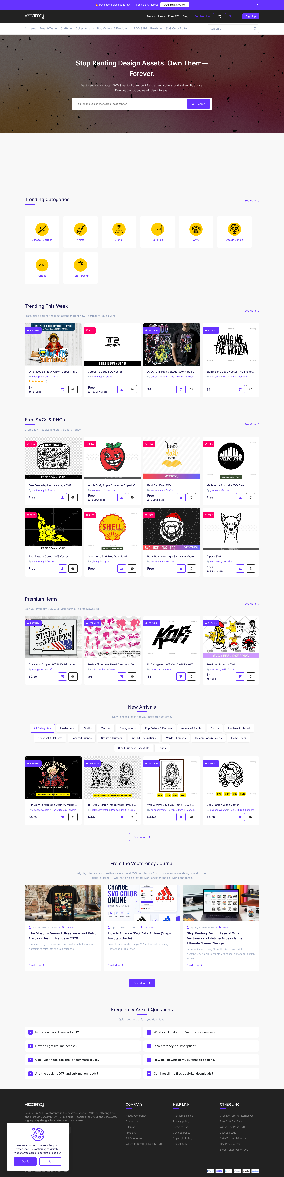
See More (251, 200)
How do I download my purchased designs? (184, 1059)
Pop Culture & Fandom (182, 376)
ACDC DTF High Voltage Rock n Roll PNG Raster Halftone (171, 371)
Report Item (180, 1144)
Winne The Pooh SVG (232, 1127)
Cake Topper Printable (233, 1138)
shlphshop (97, 376)
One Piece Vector (230, 1144)
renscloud (156, 669)
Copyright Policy (182, 1138)
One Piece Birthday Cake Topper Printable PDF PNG (53, 371)
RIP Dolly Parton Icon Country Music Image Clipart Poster (53, 804)
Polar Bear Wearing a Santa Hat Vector (171, 556)
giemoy (214, 490)
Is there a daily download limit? (57, 1032)
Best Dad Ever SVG (159, 485)
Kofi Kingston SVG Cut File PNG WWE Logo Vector (171, 664)
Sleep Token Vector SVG (234, 1149)
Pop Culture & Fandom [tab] (158, 728)
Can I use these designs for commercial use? (67, 1059)
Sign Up (251, 16)
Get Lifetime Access (174, 4)
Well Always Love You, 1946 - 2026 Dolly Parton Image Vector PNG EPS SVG (171, 804)
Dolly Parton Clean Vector (223, 804)
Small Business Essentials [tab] (133, 748)
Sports (51, 490)
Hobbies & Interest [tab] (239, 728)
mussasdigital (217, 669)
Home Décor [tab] (238, 738)
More (50, 1161)
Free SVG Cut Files (231, 1121)
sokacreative (98, 669)
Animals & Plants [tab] (191, 728)
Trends (69, 927)
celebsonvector (40, 809)
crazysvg (215, 376)
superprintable (40, 376)
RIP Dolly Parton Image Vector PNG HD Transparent (112, 804)
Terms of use (180, 1127)
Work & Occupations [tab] (144, 738)
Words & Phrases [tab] (176, 738)
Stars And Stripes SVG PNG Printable (52, 664)
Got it (25, 1161)
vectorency (38, 490)
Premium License (183, 1115)
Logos (106, 561)
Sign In (233, 16)
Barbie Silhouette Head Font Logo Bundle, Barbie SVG (112, 664)
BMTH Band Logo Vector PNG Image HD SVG (231, 371)
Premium (205, 16)
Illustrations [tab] (67, 728)
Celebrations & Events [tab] (208, 738)
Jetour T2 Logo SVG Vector (105, 371)
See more (140, 837)
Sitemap (130, 1127)
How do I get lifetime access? (56, 1046)
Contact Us (132, 1121)
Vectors (111, 490)
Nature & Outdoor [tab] (111, 738)
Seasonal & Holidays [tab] (50, 738)
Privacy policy (181, 1121)
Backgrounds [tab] (128, 728)
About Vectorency (136, 1115)
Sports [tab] (215, 728)
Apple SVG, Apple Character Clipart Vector (112, 485)
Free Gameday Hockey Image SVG (50, 485)
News (226, 927)
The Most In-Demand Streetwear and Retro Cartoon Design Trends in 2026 (62, 935)
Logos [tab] (162, 748)
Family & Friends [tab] (82, 738)
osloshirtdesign (159, 376)
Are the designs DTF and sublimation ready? (66, 1073)
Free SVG (131, 1132)
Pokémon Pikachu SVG (221, 664)
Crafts (54, 376)
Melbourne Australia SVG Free (225, 485)
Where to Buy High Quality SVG (144, 1144)
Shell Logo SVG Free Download (107, 556)
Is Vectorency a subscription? (175, 1046)
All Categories (134, 1138)
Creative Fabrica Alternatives (237, 1115)
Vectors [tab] (105, 728)
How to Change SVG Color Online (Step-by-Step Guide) (139, 935)
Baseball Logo (228, 1132)
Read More (35, 965)
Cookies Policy (181, 1132)
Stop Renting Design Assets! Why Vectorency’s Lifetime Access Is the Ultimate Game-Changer (214, 938)
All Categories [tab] (42, 728)
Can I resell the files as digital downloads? (183, 1073)
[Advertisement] (142, 164)
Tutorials (148, 927)
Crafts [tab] (88, 728)
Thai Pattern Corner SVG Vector (48, 556)
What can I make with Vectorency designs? (184, 1032)
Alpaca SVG (214, 556)
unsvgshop (38, 669)
